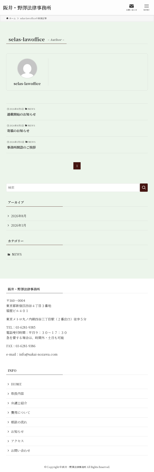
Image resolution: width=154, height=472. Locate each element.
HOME (16, 384)
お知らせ (17, 431)
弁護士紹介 (19, 403)
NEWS (17, 254)
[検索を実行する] (144, 187)
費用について (20, 412)
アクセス (17, 441)
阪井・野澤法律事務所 (27, 7)
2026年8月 (18, 216)
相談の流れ (19, 422)
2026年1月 (18, 225)
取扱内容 (17, 393)
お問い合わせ (20, 450)
